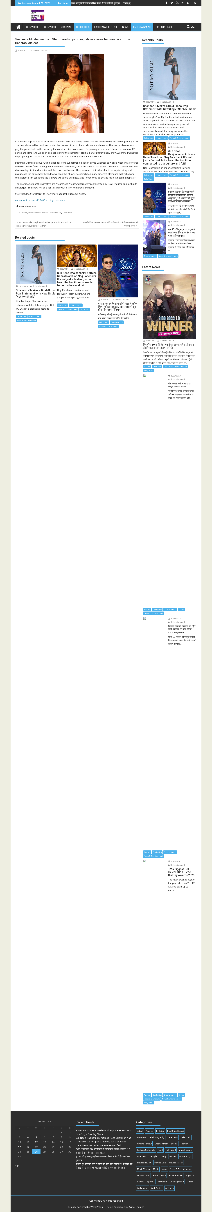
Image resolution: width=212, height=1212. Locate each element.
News (125, 27)
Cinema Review (144, 1143)
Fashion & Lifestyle (105, 27)
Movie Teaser (143, 1169)
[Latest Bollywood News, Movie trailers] (18, 27)
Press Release (164, 27)
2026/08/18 (23, 286)
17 (19, 1146)
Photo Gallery (159, 1175)
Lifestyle (153, 1156)
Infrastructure (185, 1149)
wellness (169, 1188)
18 (28, 1146)
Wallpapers (142, 1188)
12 (36, 1142)
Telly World (67, 212)
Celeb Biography (157, 1137)
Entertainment (142, 27)
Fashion (184, 1143)
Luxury (163, 1156)
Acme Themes (136, 1206)
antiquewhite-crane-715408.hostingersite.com (40, 200)
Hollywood (49, 27)
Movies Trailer (176, 1162)
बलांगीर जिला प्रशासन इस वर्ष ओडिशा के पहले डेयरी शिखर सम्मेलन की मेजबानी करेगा (110, 224)
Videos (190, 1181)
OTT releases (143, 1175)
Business (141, 1137)
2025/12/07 (150, 340)
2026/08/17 (64, 269)
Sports (150, 1181)
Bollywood (31, 27)
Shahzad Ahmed (40, 50)
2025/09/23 (175, 375)
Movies (172, 1156)
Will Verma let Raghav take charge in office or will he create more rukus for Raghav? (44, 224)
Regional (66, 27)
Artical (140, 1131)
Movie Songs (185, 1156)
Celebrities (83, 27)
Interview (141, 1156)
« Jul (17, 1165)
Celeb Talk (157, 366)
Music (156, 1169)
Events (181, 609)
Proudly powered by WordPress (85, 1206)
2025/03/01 (175, 861)
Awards (147, 366)
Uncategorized (177, 1181)
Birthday (160, 1131)
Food (160, 1149)
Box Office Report (175, 1131)
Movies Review (144, 1162)
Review (140, 1181)
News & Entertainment (51, 212)
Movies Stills (160, 1162)
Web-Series (156, 1188)
